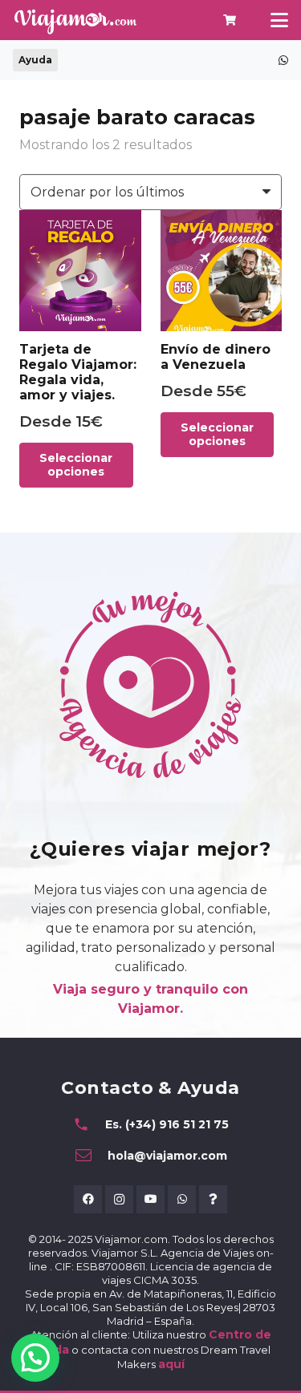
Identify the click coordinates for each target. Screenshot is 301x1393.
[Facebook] (88, 1199)
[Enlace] (283, 60)
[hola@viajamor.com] (91, 1156)
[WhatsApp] (182, 1199)
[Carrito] (230, 20)
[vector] (74, 21)
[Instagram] (119, 1199)
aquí (171, 1364)
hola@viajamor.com (167, 1155)
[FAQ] (213, 1199)
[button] (279, 20)
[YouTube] (150, 1199)
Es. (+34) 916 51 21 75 (167, 1124)
